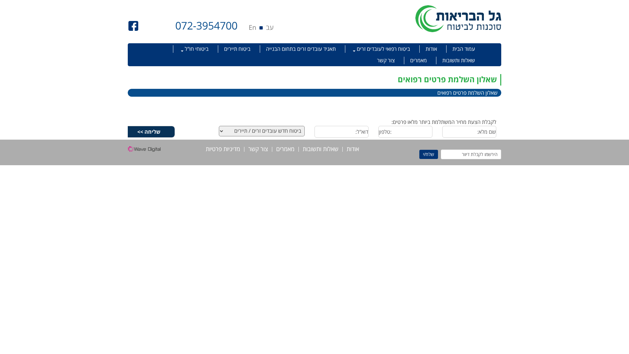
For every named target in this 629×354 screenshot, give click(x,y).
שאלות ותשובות (458, 60)
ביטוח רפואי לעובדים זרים (382, 48)
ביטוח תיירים (237, 48)
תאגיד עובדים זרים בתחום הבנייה (301, 48)
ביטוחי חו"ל (196, 48)
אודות (431, 48)
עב (270, 27)
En (252, 27)
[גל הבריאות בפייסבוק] (133, 25)
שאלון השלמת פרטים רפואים (467, 92)
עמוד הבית (463, 48)
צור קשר (386, 60)
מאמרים (418, 60)
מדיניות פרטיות (223, 149)
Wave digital (144, 150)
